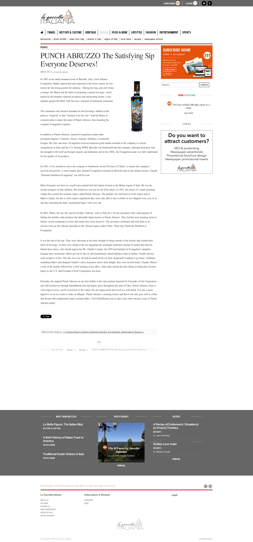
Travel (51, 32)
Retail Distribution (48, 509)
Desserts (157, 431)
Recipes (137, 39)
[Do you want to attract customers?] (187, 151)
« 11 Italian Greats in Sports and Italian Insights (85, 331)
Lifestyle (136, 32)
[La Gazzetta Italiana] (61, 16)
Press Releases (47, 515)
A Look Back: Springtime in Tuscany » (126, 331)
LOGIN (189, 3)
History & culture (70, 32)
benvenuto (45, 39)
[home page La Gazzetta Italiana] (130, 523)
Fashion (151, 32)
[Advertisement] (98, 379)
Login (86, 502)
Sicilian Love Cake (165, 444)
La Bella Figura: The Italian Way (63, 424)
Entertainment (169, 32)
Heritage (90, 32)
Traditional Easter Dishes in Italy (63, 454)
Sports (186, 32)
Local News (126, 39)
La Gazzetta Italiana (60, 71)
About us (44, 499)
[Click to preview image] (137, 105)
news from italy (77, 39)
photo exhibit (60, 39)
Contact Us (45, 506)
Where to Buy (46, 512)
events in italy (94, 39)
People (104, 32)
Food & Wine (119, 32)
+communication (205, 538)
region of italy (111, 39)
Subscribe (169, 3)
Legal (174, 495)
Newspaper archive (153, 39)
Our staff (44, 502)
